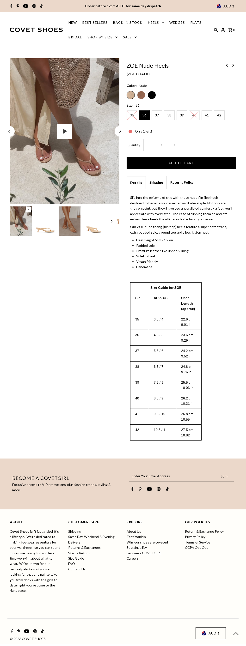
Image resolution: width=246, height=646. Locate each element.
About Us (134, 531)
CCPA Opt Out (196, 547)
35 (132, 115)
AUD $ (228, 6)
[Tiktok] (41, 6)
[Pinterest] (17, 6)
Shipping (156, 182)
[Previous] (9, 131)
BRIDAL (75, 37)
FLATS (196, 22)
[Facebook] (10, 6)
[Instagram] (33, 6)
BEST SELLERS (95, 22)
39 (182, 115)
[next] (233, 65)
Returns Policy (181, 182)
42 (219, 115)
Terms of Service (197, 542)
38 (169, 115)
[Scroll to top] (235, 633)
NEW (72, 22)
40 (194, 115)
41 (207, 115)
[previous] (227, 65)
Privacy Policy (195, 537)
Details (136, 183)
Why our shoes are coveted (147, 542)
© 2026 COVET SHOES (28, 639)
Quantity (133, 145)
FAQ (71, 563)
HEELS (153, 22)
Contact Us (77, 569)
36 (144, 115)
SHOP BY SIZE (100, 37)
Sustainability (137, 547)
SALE (127, 37)
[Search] (216, 30)
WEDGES (177, 22)
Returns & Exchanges (84, 547)
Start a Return (79, 553)
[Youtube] (25, 6)
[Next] (120, 131)
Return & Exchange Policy (204, 531)
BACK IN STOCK (127, 22)
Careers (133, 558)
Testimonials (136, 537)
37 (157, 115)
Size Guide (76, 558)
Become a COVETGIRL (144, 553)
